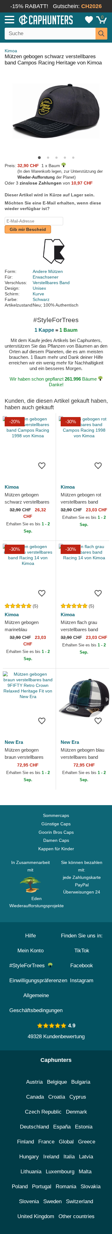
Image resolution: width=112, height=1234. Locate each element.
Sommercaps (56, 815)
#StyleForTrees (28, 966)
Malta (85, 1172)
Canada (35, 1097)
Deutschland (34, 1127)
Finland (25, 1142)
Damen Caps (56, 840)
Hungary (29, 1157)
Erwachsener (45, 276)
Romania (66, 1186)
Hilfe (30, 936)
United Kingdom (35, 1216)
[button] (39, 157)
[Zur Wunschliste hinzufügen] (41, 465)
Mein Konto (30, 951)
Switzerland (79, 1201)
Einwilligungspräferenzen (38, 980)
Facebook (81, 966)
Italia (69, 1157)
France (46, 1142)
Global (66, 1142)
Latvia (86, 1157)
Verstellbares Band (51, 282)
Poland (20, 1186)
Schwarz (41, 299)
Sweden (52, 1201)
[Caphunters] (33, 19)
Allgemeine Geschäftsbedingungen (36, 1002)
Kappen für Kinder (56, 848)
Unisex (39, 288)
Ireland (51, 1157)
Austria (34, 1082)
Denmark (76, 1112)
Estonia (83, 1127)
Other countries (76, 1216)
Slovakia (90, 1186)
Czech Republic (43, 1112)
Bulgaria (80, 1082)
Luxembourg (60, 1172)
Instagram (81, 980)
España (62, 1127)
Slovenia (29, 1201)
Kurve (38, 293)
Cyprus (77, 1097)
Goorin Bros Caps (56, 832)
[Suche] (101, 34)
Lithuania (31, 1172)
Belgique (57, 1082)
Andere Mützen (48, 271)
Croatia (56, 1097)
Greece (86, 1142)
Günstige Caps (56, 823)
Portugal (41, 1186)
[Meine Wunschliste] (89, 19)
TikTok (81, 951)
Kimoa (11, 50)
